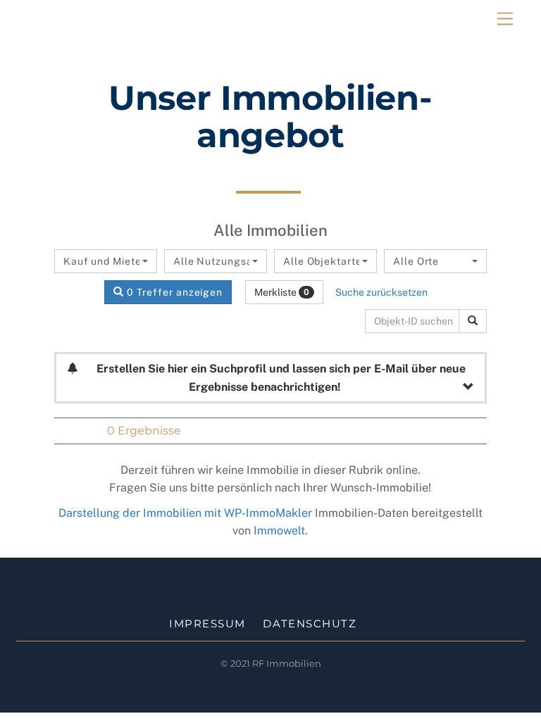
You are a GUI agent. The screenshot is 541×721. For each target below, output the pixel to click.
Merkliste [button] (281, 292)
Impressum (207, 623)
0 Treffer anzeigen (173, 292)
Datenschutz (309, 623)
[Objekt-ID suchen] (473, 321)
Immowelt (279, 530)
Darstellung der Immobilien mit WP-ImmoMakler (185, 513)
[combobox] (105, 261)
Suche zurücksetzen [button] (381, 292)
